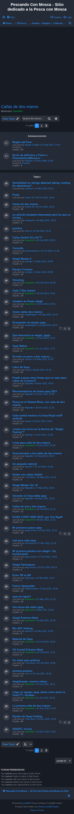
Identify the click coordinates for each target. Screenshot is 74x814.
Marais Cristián (32, 145)
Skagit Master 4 (21, 258)
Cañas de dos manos (19, 106)
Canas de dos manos (25, 204)
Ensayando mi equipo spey (29, 322)
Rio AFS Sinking (22, 628)
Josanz (28, 359)
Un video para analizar (26, 660)
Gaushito (18, 111)
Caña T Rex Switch (23, 290)
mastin (28, 421)
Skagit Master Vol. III (25, 485)
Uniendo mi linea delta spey (29, 495)
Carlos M (29, 197)
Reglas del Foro (22, 142)
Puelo (16, 194)
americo (29, 631)
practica (17, 228)
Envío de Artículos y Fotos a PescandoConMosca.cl (29, 157)
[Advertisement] (37, 65)
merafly (28, 261)
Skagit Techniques (23, 564)
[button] (46, 126)
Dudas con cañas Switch (27, 474)
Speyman (29, 578)
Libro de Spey (21, 367)
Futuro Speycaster (23, 585)
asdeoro (29, 188)
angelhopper (31, 314)
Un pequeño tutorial (24, 463)
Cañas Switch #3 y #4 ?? (27, 237)
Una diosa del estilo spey (27, 607)
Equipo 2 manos (22, 269)
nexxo (28, 370)
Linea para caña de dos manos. (31, 442)
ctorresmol (30, 543)
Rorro (27, 231)
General (26, 163)
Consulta (17, 248)
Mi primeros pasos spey (27, 527)
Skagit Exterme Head (25, 617)
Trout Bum (30, 477)
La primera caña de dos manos (31, 705)
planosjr (29, 610)
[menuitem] (11, 17)
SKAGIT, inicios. (22, 728)
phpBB (26, 803)
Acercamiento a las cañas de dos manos (37, 453)
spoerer (28, 466)
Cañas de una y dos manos (29, 506)
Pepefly (28, 161)
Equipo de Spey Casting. (27, 716)
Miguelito (29, 383)
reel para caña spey (24, 540)
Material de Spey (22, 639)
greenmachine (31, 251)
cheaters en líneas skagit (27, 301)
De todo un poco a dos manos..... (32, 356)
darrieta (28, 435)
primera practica (22, 670)
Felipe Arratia (31, 588)
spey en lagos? (21, 596)
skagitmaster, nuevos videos (29, 681)
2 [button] (41, 125)
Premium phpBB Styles (48, 807)
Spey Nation (19, 345)
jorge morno (30, 530)
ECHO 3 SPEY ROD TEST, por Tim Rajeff (37, 517)
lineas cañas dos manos (27, 311)
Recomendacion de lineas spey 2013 (34, 391)
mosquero (30, 220)
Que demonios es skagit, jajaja (31, 335)
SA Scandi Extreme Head (27, 649)
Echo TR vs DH (21, 575)
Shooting (18, 280)
